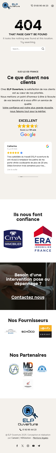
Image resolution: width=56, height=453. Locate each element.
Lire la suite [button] (12, 169)
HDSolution (26, 438)
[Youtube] (33, 446)
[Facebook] (17, 446)
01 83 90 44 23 (41, 5)
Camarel (15, 438)
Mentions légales (40, 438)
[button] (52, 6)
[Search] (43, 49)
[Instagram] (28, 446)
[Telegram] (39, 446)
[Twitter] (22, 446)
